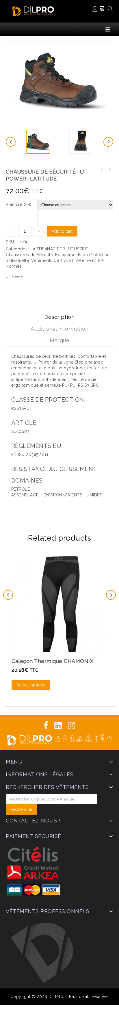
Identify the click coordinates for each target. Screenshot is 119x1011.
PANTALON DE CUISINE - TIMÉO (109, 169)
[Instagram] (71, 725)
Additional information (59, 329)
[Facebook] (46, 725)
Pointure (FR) (18, 204)
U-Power (14, 276)
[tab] (59, 317)
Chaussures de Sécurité (29, 254)
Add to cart (62, 231)
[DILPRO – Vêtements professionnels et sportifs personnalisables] (33, 10)
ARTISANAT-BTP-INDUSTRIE (60, 249)
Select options (30, 685)
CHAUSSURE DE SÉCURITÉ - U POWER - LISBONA (102, 169)
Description (59, 317)
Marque (59, 340)
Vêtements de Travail (52, 260)
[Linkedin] (58, 725)
